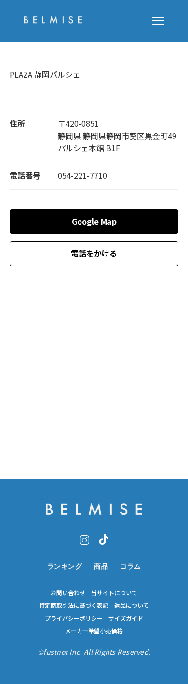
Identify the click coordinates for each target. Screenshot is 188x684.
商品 (101, 566)
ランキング (64, 566)
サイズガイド (125, 618)
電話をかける (94, 253)
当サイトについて (114, 592)
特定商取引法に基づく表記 (73, 605)
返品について (131, 605)
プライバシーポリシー (74, 618)
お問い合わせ (68, 592)
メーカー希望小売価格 (94, 630)
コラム (130, 566)
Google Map (94, 221)
